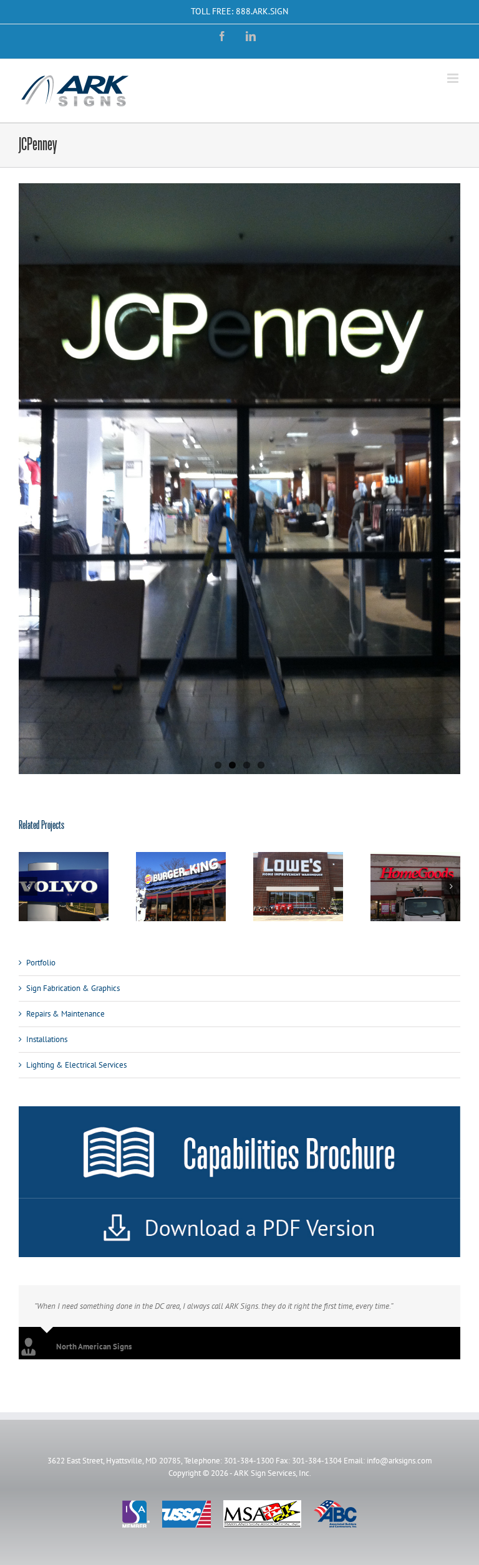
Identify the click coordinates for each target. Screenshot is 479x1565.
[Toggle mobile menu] (453, 78)
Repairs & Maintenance (65, 1013)
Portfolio (41, 962)
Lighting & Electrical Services (76, 1064)
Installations (46, 1038)
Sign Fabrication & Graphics (73, 987)
